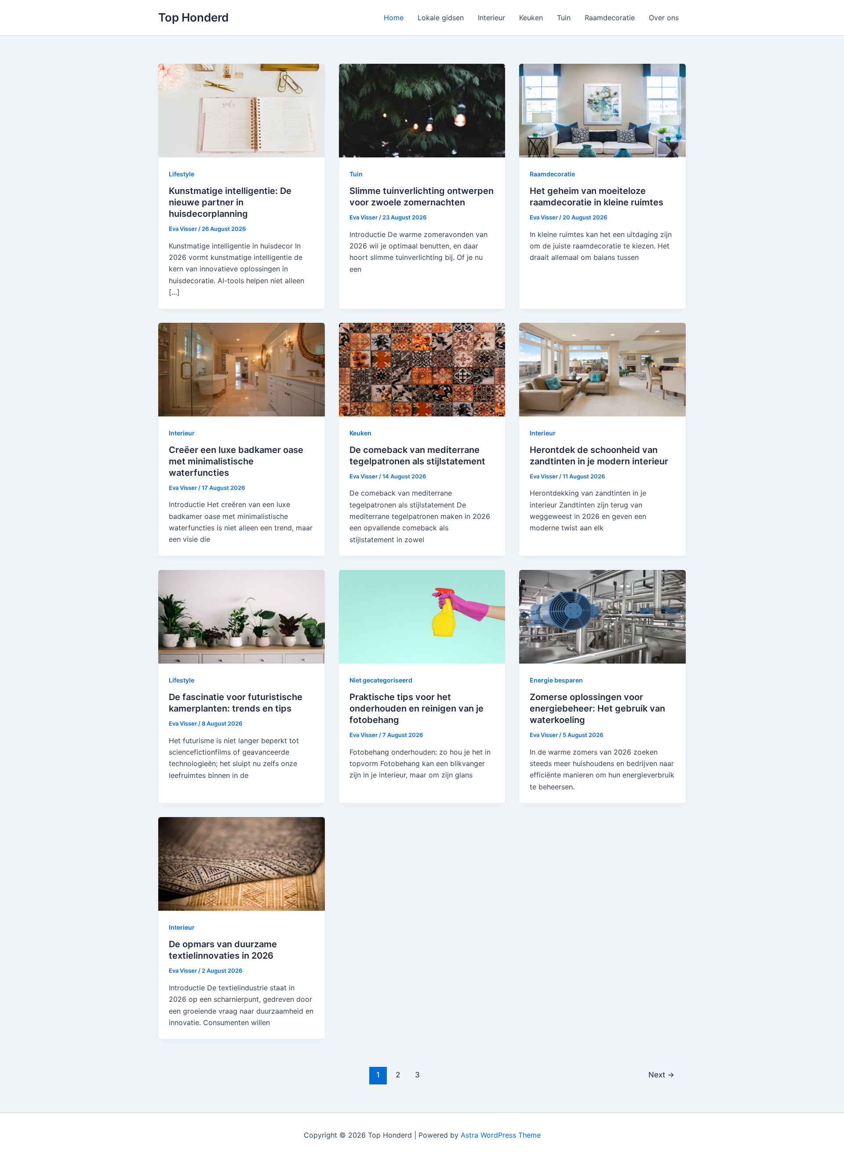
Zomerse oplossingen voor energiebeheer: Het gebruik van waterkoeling (597, 708)
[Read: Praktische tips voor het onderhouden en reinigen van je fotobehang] (422, 616)
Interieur (491, 17)
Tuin (564, 17)
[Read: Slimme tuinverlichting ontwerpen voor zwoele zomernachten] (422, 110)
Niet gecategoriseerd (380, 680)
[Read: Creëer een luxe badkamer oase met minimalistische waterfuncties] (241, 368)
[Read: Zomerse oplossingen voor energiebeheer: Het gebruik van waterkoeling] (602, 616)
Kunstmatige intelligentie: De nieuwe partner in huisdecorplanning (230, 202)
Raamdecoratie (610, 17)
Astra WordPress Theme (501, 1135)
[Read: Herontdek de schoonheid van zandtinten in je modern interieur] (602, 368)
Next (661, 1074)
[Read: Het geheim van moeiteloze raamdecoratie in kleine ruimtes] (602, 110)
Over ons (664, 17)
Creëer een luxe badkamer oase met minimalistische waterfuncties (236, 461)
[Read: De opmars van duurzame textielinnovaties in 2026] (241, 863)
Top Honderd (193, 17)
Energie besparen (556, 680)
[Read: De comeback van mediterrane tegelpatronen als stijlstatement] (422, 368)
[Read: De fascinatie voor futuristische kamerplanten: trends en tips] (241, 616)
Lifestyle (181, 174)
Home (394, 17)
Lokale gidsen (441, 17)
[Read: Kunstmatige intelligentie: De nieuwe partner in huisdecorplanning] (241, 110)
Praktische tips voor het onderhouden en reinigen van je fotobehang (416, 708)
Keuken (531, 17)
